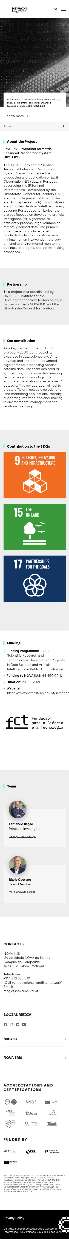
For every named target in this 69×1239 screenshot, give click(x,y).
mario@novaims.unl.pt (22, 891)
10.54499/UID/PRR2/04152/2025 (18, 1191)
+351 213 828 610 (17, 978)
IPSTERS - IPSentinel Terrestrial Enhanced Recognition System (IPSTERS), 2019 (29, 104)
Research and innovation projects (41, 99)
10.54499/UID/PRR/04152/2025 (17, 1189)
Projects (16, 99)
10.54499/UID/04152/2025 (15, 1182)
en (8, 99)
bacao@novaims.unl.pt (22, 836)
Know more (16, 116)
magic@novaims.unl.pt (21, 991)
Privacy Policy (14, 1218)
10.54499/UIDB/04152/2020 (16, 1184)
